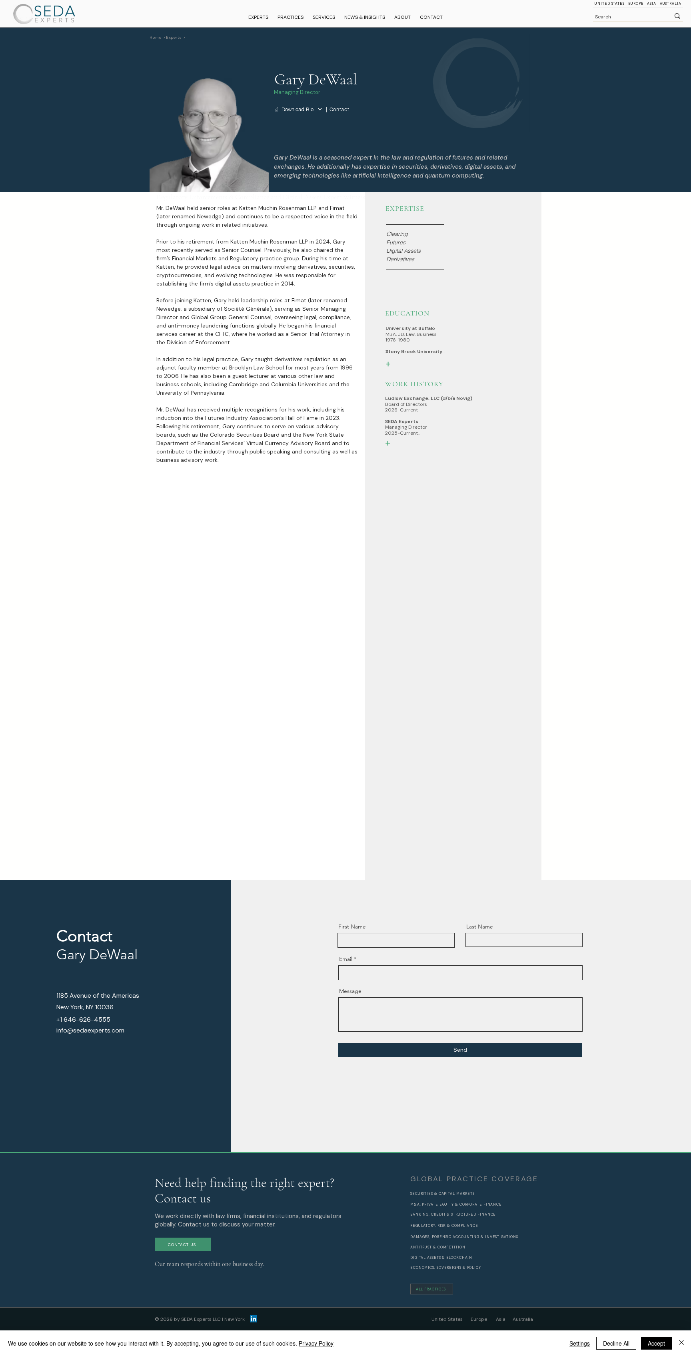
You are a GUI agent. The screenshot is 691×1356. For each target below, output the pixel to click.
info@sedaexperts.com (90, 1030)
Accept (656, 1343)
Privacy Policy (316, 1343)
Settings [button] (579, 1343)
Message (350, 991)
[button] (290, 17)
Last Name (479, 926)
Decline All (616, 1343)
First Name (352, 926)
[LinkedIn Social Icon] (253, 1318)
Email (345, 959)
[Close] (681, 1343)
